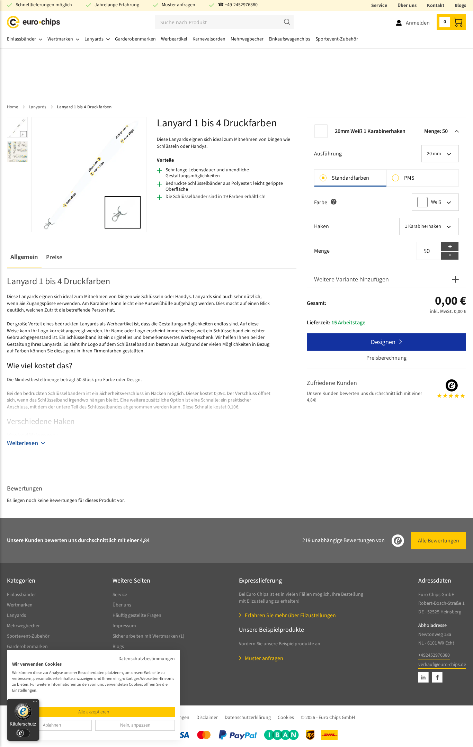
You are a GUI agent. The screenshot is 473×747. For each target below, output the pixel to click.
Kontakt (435, 5)
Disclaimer (207, 717)
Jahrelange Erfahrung (117, 4)
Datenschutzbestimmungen (146, 658)
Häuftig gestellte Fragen (137, 615)
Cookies (286, 717)
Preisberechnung (386, 358)
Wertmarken (20, 605)
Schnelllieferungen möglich (44, 4)
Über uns (407, 5)
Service (379, 5)
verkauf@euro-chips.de (442, 664)
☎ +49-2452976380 (238, 4)
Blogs (460, 5)
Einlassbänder (21, 594)
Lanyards (16, 615)
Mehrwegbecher (23, 625)
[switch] (23, 733)
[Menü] (35, 703)
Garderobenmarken (27, 646)
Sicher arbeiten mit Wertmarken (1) (148, 636)
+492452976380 (434, 655)
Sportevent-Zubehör (28, 636)
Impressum (124, 625)
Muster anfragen (178, 4)
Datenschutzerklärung (248, 717)
